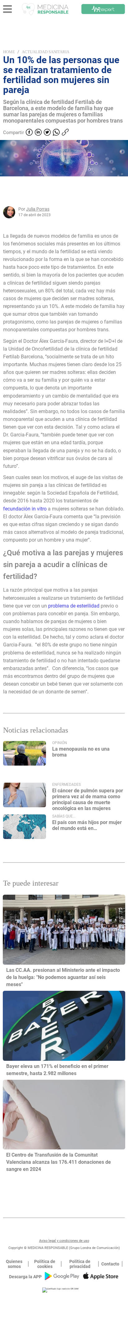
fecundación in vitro (25, 509)
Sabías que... (63, 816)
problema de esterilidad (73, 606)
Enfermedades (66, 784)
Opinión (59, 743)
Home (9, 51)
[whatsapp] (56, 133)
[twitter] (47, 133)
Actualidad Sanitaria (45, 51)
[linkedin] (38, 133)
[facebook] (29, 133)
